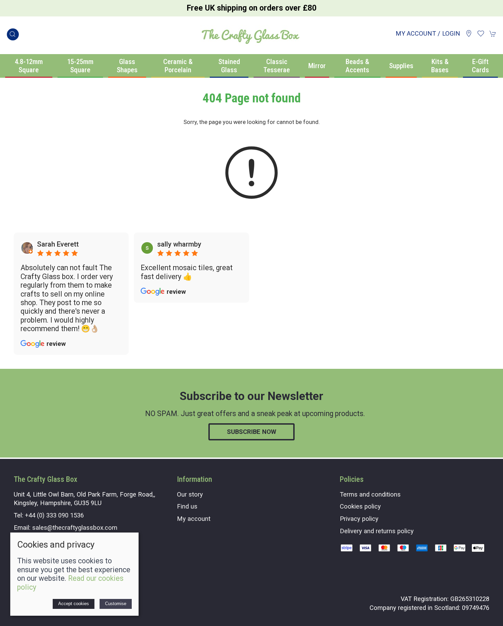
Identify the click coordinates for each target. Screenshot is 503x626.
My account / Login (428, 33)
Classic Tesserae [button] (276, 66)
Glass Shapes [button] (127, 66)
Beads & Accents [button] (357, 66)
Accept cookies (73, 603)
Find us (187, 506)
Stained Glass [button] (229, 66)
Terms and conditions (370, 494)
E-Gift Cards (480, 66)
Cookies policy (360, 506)
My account (193, 518)
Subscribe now (251, 431)
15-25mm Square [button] (80, 66)
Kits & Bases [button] (440, 66)
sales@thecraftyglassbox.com (74, 527)
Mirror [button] (317, 66)
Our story (190, 494)
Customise (115, 603)
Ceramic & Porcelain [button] (178, 66)
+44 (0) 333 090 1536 (54, 515)
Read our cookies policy (70, 582)
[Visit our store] (468, 33)
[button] (13, 34)
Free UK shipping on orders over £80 (252, 8)
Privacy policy (359, 518)
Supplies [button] (401, 66)
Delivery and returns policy (377, 531)
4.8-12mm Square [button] (29, 66)
